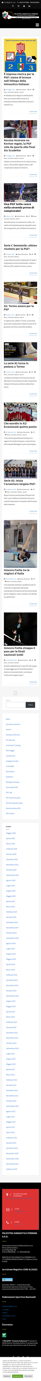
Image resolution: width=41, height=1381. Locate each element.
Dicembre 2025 (12, 859)
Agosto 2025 (10, 880)
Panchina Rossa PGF (13, 808)
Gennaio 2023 (11, 1027)
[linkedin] (29, 6)
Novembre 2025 (12, 865)
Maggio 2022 (11, 1064)
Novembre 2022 (12, 1038)
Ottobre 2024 (11, 933)
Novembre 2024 (12, 928)
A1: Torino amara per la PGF (19, 307)
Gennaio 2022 (11, 1085)
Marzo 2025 (10, 907)
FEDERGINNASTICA (9, 1306)
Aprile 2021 (10, 1127)
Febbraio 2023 (11, 1022)
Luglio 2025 (10, 886)
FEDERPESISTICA (8, 1316)
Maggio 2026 (11, 833)
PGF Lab (9, 792)
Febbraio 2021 (11, 1138)
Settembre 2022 (12, 1048)
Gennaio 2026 (11, 854)
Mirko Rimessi (22, 90)
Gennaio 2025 (11, 917)
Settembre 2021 (12, 1106)
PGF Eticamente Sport (14, 803)
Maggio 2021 (11, 1122)
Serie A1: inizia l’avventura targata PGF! (19, 482)
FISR (4, 1319)
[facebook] (13, 6)
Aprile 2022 (10, 1069)
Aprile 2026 (10, 838)
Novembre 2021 (12, 1096)
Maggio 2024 (11, 959)
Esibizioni (9, 777)
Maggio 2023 (11, 1006)
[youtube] (24, 6)
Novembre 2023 (12, 985)
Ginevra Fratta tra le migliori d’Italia (17, 571)
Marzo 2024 (10, 970)
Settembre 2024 (12, 938)
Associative (10, 771)
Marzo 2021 (10, 1132)
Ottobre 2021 (11, 1101)
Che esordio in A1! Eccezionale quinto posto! (20, 425)
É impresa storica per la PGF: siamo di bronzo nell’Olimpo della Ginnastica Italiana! (19, 79)
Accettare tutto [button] (17, 1376)
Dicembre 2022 (12, 1033)
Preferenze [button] (7, 1376)
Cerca (8, 700)
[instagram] (18, 6)
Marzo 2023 (10, 1017)
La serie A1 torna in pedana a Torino (16, 364)
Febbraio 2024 (11, 975)
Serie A (22, 92)
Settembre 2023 (12, 996)
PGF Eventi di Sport (13, 798)
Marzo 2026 (10, 844)
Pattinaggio (10, 750)
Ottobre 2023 (11, 991)
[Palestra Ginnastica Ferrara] (20, 19)
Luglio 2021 (10, 1117)
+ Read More (33, 112)
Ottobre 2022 (11, 1043)
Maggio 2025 (11, 896)
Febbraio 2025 (11, 912)
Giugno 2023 (10, 1001)
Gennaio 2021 (11, 1143)
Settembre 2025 (12, 875)
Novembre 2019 (12, 1164)
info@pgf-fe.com (19, 1211)
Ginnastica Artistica (13, 92)
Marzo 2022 (10, 1075)
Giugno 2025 (10, 891)
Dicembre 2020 (12, 1148)
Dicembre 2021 (12, 1090)
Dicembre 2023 (12, 980)
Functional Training (13, 745)
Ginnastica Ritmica (13, 735)
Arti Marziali (10, 740)
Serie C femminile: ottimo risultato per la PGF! (20, 247)
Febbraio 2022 (11, 1080)
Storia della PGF (12, 787)
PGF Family (10, 813)
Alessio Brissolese (22, 254)
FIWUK (4, 1313)
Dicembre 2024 (12, 922)
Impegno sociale (12, 761)
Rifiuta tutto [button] (28, 1376)
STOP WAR (10, 766)
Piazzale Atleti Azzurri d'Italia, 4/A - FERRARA (19, 1198)
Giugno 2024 (11, 954)
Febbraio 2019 (11, 1169)
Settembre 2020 (12, 1159)
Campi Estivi (10, 756)
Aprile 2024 (10, 964)
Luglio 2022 (10, 1054)
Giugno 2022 (11, 1059)
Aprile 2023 (10, 1012)
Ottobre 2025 (11, 870)
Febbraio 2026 (11, 849)
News (5, 92)
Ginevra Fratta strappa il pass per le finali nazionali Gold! (19, 651)
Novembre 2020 (12, 1153)
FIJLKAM (5, 1309)
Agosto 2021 (10, 1111)
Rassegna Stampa (12, 782)
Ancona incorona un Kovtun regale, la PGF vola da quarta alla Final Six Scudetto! (19, 145)
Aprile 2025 (10, 901)
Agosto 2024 (11, 943)
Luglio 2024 (10, 949)
